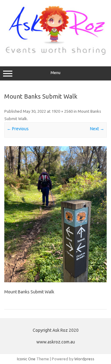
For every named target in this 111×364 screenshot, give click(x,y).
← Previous (18, 128)
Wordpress (84, 359)
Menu (55, 72)
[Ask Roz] (55, 53)
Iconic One (26, 359)
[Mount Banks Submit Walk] (55, 214)
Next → (97, 128)
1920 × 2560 (62, 111)
